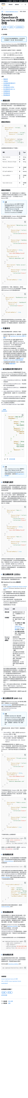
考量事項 (5, 81)
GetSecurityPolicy (5, 877)
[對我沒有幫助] (7, 459)
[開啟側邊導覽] (2, 8)
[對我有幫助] (5, 459)
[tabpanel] (14, 437)
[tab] (4, 409)
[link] (23, 11)
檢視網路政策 (6, 91)
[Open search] (25, 4)
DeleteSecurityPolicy (13, 964)
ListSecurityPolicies (8, 861)
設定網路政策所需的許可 (9, 83)
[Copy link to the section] (1, 100)
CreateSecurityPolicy (6, 705)
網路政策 (5, 79)
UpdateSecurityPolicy (12, 926)
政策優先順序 (6, 85)
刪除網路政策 (6, 95)
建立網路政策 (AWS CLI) (9, 89)
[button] (4, 34)
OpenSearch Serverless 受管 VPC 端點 (20, 628)
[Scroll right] (22, 4)
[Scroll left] (8, 4)
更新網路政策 (6, 93)
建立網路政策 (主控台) (8, 87)
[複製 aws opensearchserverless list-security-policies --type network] (25, 867)
